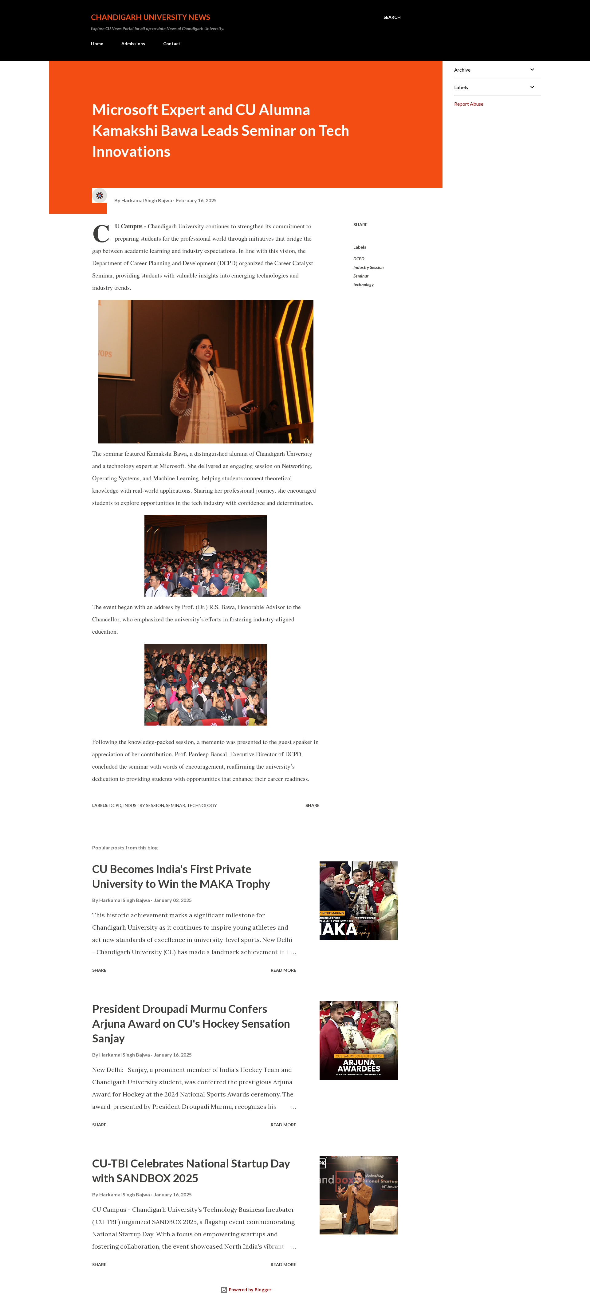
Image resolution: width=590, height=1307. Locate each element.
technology (363, 284)
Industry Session (368, 267)
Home (97, 43)
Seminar (360, 275)
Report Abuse (468, 104)
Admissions (133, 43)
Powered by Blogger (249, 1290)
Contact (171, 43)
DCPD (358, 258)
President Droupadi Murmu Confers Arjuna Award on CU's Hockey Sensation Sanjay (191, 1023)
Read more (283, 970)
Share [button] (360, 224)
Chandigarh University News (150, 17)
